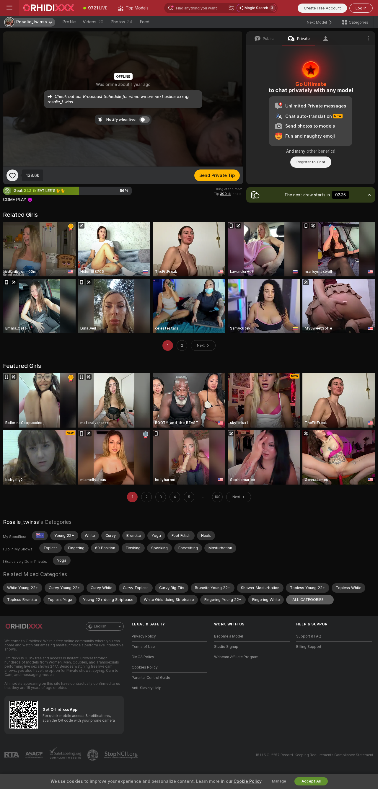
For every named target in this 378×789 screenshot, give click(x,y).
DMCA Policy (143, 657)
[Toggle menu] (9, 8)
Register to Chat (310, 162)
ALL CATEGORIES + (310, 599)
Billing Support (308, 647)
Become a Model (228, 636)
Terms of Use (143, 647)
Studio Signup (226, 647)
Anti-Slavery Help (147, 688)
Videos (93, 22)
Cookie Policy (247, 781)
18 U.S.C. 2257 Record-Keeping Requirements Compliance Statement (314, 755)
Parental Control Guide (151, 678)
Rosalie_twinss (21, 522)
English (100, 626)
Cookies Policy (145, 667)
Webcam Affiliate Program (236, 657)
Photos (121, 22)
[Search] (231, 8)
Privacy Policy (144, 636)
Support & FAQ (308, 636)
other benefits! (321, 151)
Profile (69, 22)
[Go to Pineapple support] (93, 755)
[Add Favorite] (12, 175)
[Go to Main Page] (48, 8)
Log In (361, 8)
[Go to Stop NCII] (121, 755)
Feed (144, 22)
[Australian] (40, 535)
